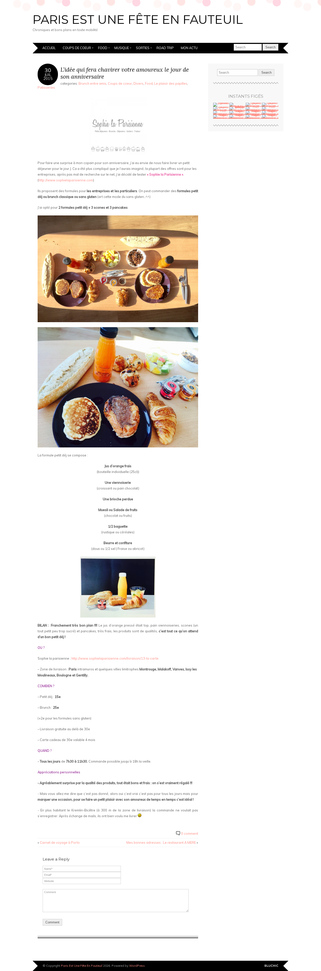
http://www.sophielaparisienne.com (66, 180)
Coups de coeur (77, 48)
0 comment (189, 833)
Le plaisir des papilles (170, 83)
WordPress (137, 965)
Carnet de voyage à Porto (60, 842)
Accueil (49, 48)
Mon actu (189, 48)
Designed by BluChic (271, 965)
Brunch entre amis (92, 83)
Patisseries (46, 87)
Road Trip (165, 48)
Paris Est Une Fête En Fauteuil (138, 19)
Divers (138, 83)
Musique (121, 48)
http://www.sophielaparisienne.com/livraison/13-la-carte (114, 658)
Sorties (142, 48)
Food (102, 48)
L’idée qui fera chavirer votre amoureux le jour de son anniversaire (124, 73)
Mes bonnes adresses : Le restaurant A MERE (161, 842)
